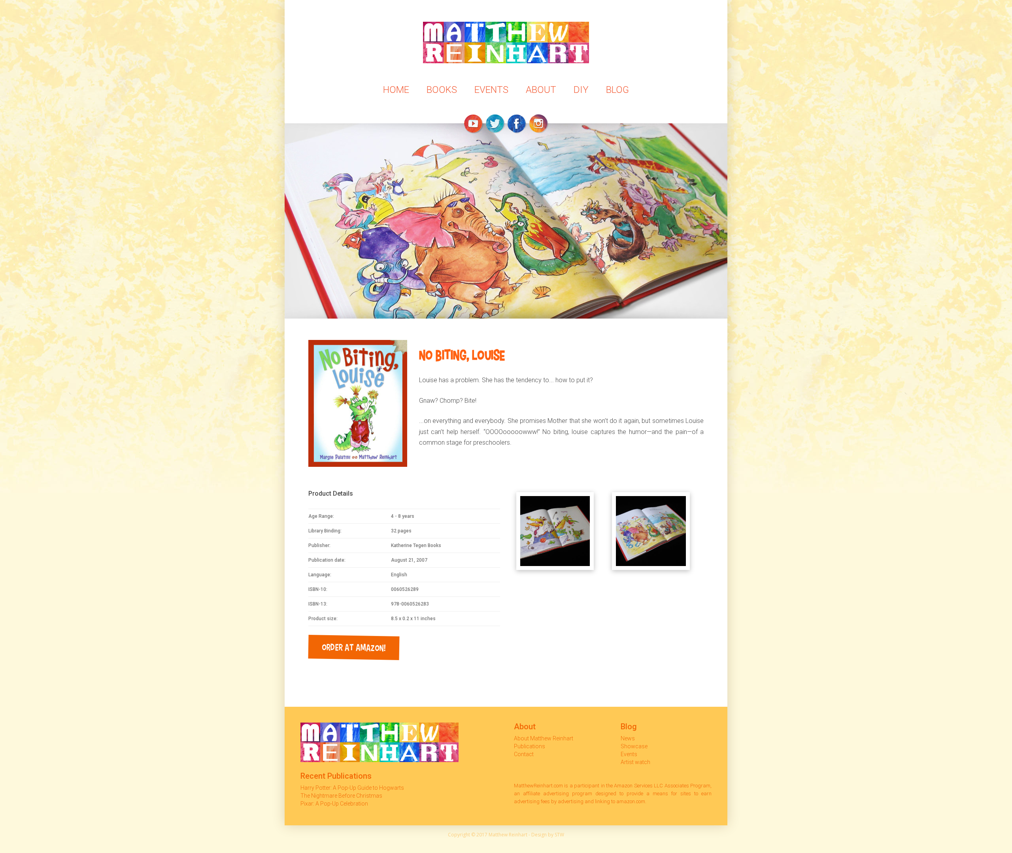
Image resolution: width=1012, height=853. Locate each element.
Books (442, 89)
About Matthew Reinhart (543, 738)
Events (491, 89)
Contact (524, 754)
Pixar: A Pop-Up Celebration (334, 803)
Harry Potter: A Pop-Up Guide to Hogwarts (352, 788)
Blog (617, 89)
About (541, 89)
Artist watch (635, 762)
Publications (529, 746)
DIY (581, 89)
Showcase (634, 746)
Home (396, 89)
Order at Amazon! (354, 647)
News (628, 738)
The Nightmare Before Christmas (341, 796)
